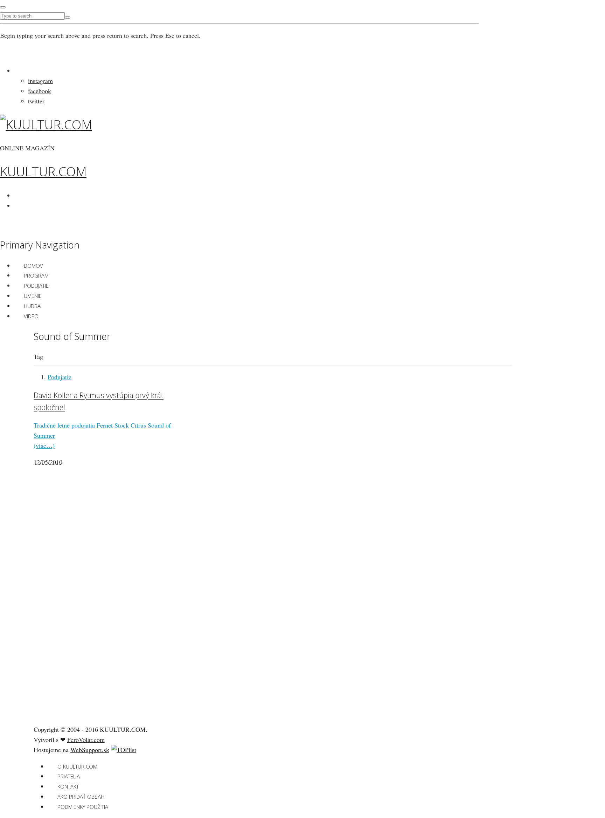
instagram (40, 80)
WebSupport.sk (89, 749)
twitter (36, 101)
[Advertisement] (86, 609)
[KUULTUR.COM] (46, 124)
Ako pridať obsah (80, 796)
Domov (33, 265)
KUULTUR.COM (43, 171)
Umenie (33, 295)
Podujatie (36, 285)
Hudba (32, 305)
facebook (39, 91)
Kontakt (68, 786)
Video (31, 316)
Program (36, 275)
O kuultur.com (77, 766)
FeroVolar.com (86, 739)
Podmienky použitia (82, 806)
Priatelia (68, 776)
